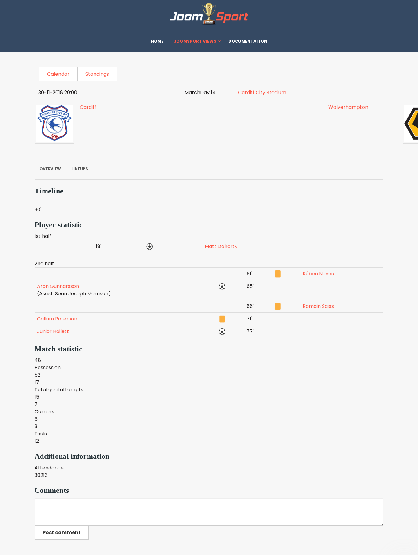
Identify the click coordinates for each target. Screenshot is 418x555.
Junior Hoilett (53, 331)
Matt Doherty (221, 246)
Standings (97, 74)
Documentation (247, 41)
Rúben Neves (318, 273)
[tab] (50, 169)
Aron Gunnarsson (58, 286)
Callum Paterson (57, 318)
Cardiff (88, 107)
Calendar (58, 74)
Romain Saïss (318, 306)
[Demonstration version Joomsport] (209, 14)
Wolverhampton (348, 107)
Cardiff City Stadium (262, 92)
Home (157, 41)
